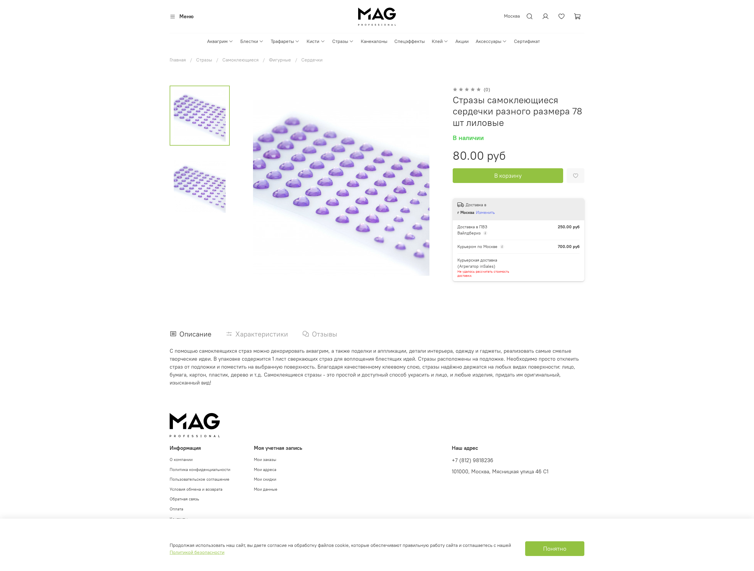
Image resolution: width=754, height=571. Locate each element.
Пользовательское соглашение (199, 479)
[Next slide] (431, 188)
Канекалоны (374, 41)
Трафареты (282, 41)
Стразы (340, 41)
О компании (181, 459)
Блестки (249, 41)
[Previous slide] (251, 188)
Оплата (176, 509)
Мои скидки (265, 479)
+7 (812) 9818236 (472, 460)
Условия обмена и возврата (196, 489)
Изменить (485, 212)
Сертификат (527, 41)
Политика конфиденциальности (200, 469)
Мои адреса (265, 469)
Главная (178, 60)
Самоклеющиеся (240, 60)
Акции (462, 41)
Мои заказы (265, 459)
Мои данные (265, 489)
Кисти (313, 41)
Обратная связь (184, 499)
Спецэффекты (409, 41)
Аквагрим (217, 41)
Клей (437, 41)
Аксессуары (488, 41)
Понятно (554, 548)
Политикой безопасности (197, 552)
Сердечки (312, 60)
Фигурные (280, 60)
